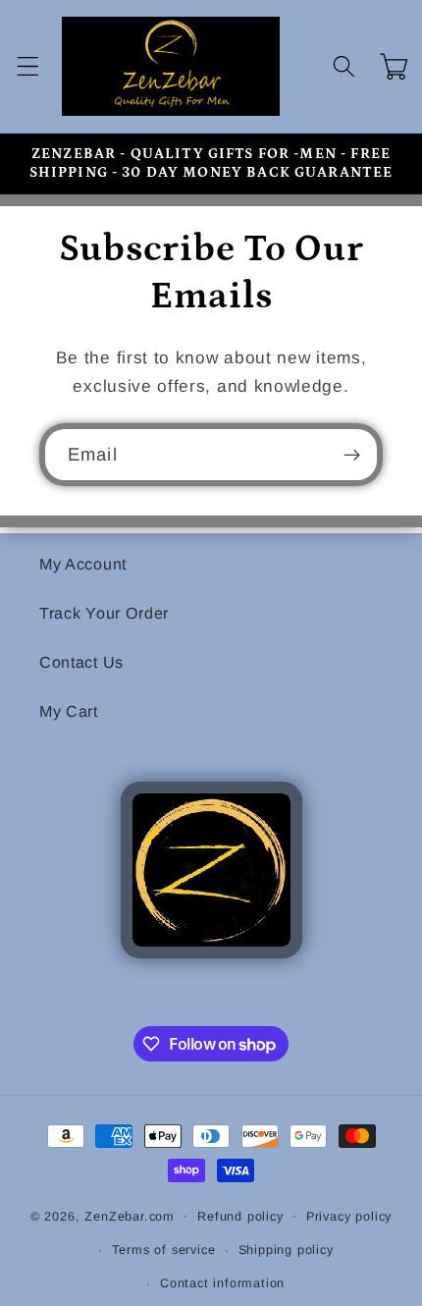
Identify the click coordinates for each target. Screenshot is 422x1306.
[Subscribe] (352, 454)
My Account (83, 563)
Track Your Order (104, 613)
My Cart (68, 711)
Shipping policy (286, 1250)
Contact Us (81, 662)
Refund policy (240, 1217)
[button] (28, 66)
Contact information (222, 1283)
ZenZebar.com (129, 1216)
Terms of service (164, 1250)
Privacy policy (349, 1217)
